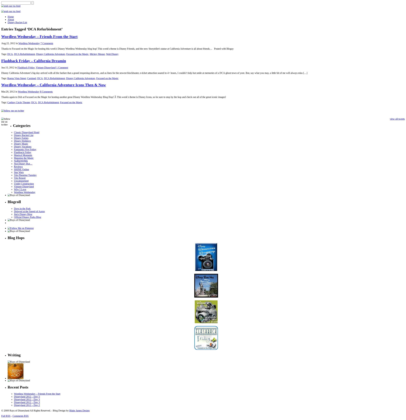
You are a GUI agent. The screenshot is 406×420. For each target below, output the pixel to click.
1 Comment (62, 67)
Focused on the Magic (77, 54)
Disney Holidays (22, 141)
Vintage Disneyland (46, 67)
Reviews (18, 166)
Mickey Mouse (97, 54)
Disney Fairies (21, 138)
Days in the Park (22, 208)
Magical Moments (23, 155)
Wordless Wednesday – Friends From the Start (39, 37)
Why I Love (20, 189)
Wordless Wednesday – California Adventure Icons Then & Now (53, 85)
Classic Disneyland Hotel (26, 132)
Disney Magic (21, 143)
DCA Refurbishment (24, 54)
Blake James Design (79, 410)
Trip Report (20, 178)
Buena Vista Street (16, 78)
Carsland (31, 78)
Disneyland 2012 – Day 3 (27, 399)
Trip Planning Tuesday (25, 175)
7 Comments (46, 43)
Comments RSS (21, 416)
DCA (10, 54)
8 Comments (46, 91)
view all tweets (397, 119)
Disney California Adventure (50, 54)
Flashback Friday (26, 67)
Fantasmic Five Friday (25, 149)
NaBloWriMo (21, 161)
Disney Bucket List (23, 135)
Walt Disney (112, 54)
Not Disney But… (23, 163)
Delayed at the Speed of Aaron (29, 211)
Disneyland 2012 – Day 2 (27, 405)
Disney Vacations (22, 146)
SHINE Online (21, 169)
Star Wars (19, 172)
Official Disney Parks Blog (27, 217)
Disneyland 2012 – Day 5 (27, 396)
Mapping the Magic (24, 158)
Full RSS (5, 416)
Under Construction (24, 183)
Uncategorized (21, 181)
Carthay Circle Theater (18, 102)
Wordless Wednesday (29, 43)
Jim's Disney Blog (23, 214)
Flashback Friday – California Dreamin (33, 61)
